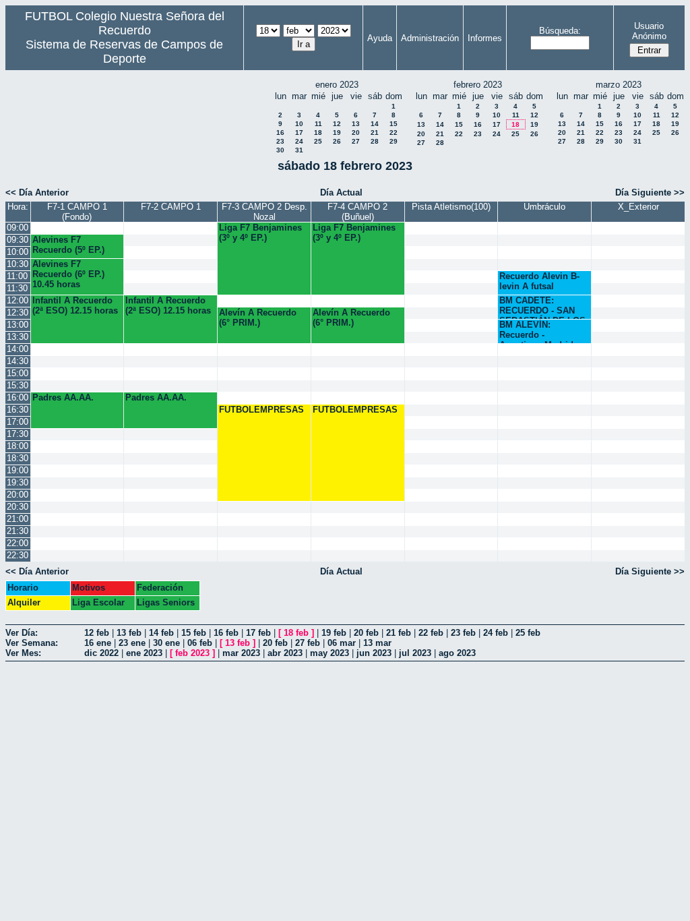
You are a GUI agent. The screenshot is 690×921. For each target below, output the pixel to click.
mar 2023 (241, 653)
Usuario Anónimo (649, 31)
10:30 (17, 264)
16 (280, 132)
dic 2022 (101, 653)
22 (393, 132)
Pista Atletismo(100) (451, 207)
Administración (430, 38)
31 (299, 150)
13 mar (377, 643)
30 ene (166, 643)
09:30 (17, 240)
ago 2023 (457, 653)
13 (356, 123)
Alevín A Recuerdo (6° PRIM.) (257, 317)
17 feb (258, 633)
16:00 (17, 397)
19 (337, 132)
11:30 (17, 288)
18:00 (17, 446)
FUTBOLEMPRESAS (261, 410)
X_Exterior (638, 207)
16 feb (226, 633)
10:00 (17, 252)
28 (375, 141)
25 (318, 141)
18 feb (296, 633)
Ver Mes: (23, 653)
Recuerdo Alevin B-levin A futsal (539, 281)
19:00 (17, 470)
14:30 (17, 361)
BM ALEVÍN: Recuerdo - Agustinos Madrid (536, 331)
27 (356, 141)
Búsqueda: (560, 31)
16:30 (17, 410)
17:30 (17, 434)
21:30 (17, 531)
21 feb (398, 633)
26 (337, 141)
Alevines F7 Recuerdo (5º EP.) (68, 245)
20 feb (366, 633)
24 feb (495, 633)
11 (318, 123)
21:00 (17, 519)
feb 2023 (192, 653)
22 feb (430, 633)
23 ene (132, 643)
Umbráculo (544, 207)
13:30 (17, 337)
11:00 (17, 276)
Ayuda (379, 38)
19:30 (17, 482)
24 (299, 141)
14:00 (17, 349)
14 (375, 123)
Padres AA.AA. (63, 397)
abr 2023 (285, 653)
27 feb (307, 643)
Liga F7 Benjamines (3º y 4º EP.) (260, 232)
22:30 (17, 555)
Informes (485, 38)
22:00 (17, 543)
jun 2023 (373, 653)
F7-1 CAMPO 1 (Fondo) (77, 212)
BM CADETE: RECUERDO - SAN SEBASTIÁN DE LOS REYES (542, 307)
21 (375, 132)
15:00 (17, 373)
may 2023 (329, 653)
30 (280, 150)
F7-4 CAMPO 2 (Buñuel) (357, 212)
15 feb (193, 633)
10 (299, 123)
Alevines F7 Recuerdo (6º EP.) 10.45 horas (68, 274)
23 (280, 141)
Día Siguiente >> (650, 192)
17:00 (17, 422)
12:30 (17, 312)
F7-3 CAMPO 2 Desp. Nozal (264, 212)
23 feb (463, 633)
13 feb (129, 633)
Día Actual (341, 192)
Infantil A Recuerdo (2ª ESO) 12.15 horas (75, 305)
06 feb (199, 643)
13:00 (17, 325)
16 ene (97, 643)
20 (356, 132)
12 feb (96, 633)
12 (337, 123)
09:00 (17, 227)
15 (393, 123)
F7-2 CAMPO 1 (171, 207)
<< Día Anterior (37, 192)
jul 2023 (415, 653)
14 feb (161, 633)
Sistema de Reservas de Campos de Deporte (124, 51)
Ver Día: (21, 633)
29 (393, 141)
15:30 (17, 385)
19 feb (333, 633)
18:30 (17, 458)
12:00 (17, 300)
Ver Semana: (31, 643)
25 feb (527, 633)
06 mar (341, 643)
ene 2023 (144, 653)
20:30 (17, 507)
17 (299, 132)
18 (318, 132)
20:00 (17, 494)
